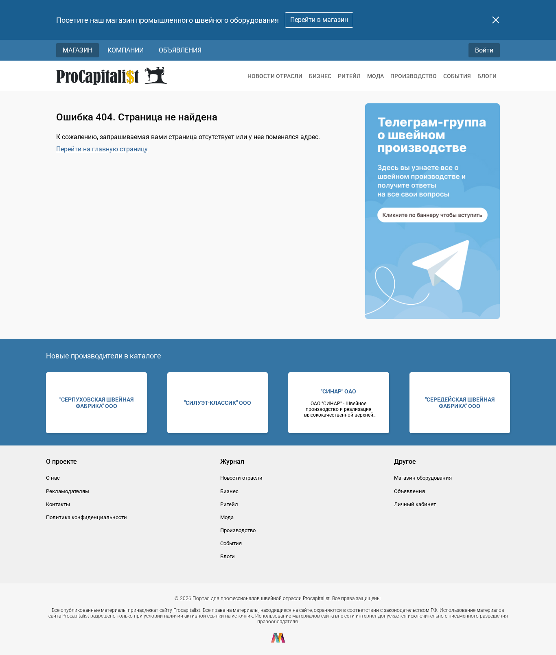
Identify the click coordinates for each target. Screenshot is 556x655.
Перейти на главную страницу (102, 149)
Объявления (180, 50)
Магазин (77, 50)
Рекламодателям (67, 491)
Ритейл (349, 76)
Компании (125, 50)
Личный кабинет (415, 504)
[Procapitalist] (111, 76)
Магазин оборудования (423, 478)
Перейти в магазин (319, 20)
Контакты (58, 504)
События (457, 76)
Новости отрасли (274, 76)
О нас (53, 478)
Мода (375, 76)
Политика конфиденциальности (86, 517)
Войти (484, 50)
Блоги (487, 76)
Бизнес (320, 76)
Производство (413, 76)
